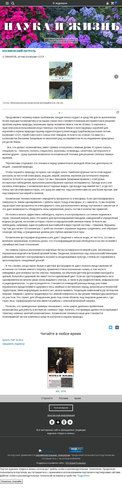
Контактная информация (61, 415)
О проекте (47, 398)
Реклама (63, 398)
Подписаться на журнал (61, 40)
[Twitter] (110, 327)
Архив (78, 398)
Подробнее (83, 475)
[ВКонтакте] (117, 327)
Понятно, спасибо (11, 481)
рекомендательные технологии (53, 455)
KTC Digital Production (76, 463)
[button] (116, 76)
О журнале (60, 3)
